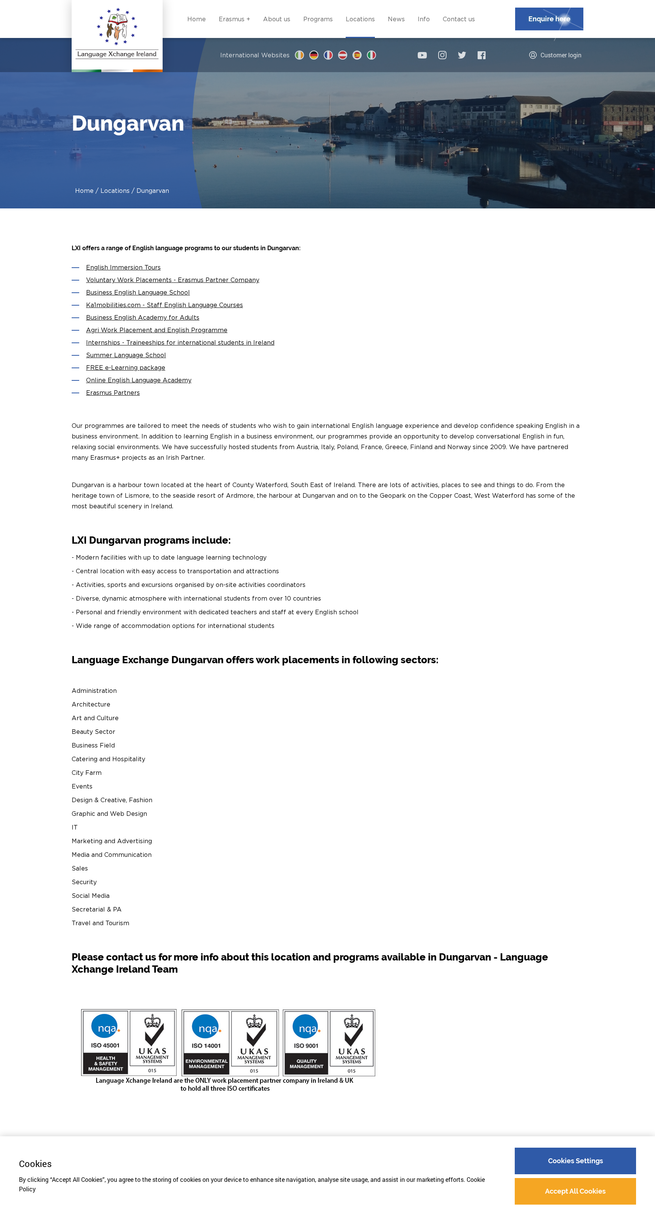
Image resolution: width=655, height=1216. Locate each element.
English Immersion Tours (123, 267)
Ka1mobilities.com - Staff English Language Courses (164, 304)
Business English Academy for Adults (142, 317)
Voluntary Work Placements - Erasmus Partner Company (172, 279)
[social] (422, 55)
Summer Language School (126, 355)
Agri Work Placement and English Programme (156, 329)
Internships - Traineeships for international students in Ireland (180, 342)
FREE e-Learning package (125, 367)
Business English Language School (138, 292)
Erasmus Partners (113, 392)
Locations (115, 190)
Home (84, 190)
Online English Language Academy (138, 380)
